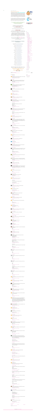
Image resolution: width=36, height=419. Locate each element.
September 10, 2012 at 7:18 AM (15, 350)
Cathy (12, 219)
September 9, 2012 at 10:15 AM (15, 136)
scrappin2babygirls (13, 365)
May (27, 64)
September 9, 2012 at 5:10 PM (15, 232)
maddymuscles (13, 129)
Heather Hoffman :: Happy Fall (29, 40)
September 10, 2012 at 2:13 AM (15, 338)
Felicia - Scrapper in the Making (14, 370)
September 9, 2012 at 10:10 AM (15, 132)
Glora (12, 385)
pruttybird (13, 187)
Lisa (12, 184)
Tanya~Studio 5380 (13, 215)
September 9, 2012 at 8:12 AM (15, 82)
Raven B (12, 254)
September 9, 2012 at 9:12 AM (15, 101)
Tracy (12, 137)
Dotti (12, 177)
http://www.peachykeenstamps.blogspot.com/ (20, 43)
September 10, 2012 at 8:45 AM (15, 357)
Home (18, 404)
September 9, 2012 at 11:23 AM (15, 163)
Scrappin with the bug (14, 99)
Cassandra (13, 118)
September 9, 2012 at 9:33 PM (15, 308)
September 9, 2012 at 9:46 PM (15, 324)
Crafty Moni (13, 378)
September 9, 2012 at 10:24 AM (15, 139)
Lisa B (12, 79)
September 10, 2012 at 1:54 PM (15, 364)
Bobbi (12, 317)
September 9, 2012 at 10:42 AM (15, 152)
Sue (12, 199)
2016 (27, 32)
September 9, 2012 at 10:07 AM (15, 128)
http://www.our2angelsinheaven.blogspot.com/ (19, 52)
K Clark (12, 279)
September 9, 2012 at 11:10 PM (15, 333)
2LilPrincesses (13, 124)
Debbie (12, 374)
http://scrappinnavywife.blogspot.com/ (19, 54)
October (28, 36)
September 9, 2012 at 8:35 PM (15, 290)
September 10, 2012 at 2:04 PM (15, 369)
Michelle (13, 157)
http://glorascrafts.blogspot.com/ (19, 62)
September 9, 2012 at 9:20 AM (15, 106)
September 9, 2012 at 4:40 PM (15, 221)
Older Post (24, 404)
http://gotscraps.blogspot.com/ (19, 53)
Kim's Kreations (13, 173)
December (28, 34)
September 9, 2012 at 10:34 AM (15, 142)
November (28, 35)
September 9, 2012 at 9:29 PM (15, 305)
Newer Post (12, 404)
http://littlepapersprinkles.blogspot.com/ (19, 45)
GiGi (12, 288)
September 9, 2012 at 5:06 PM (15, 229)
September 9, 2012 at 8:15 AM (15, 91)
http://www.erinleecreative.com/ (19, 63)
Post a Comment (12, 403)
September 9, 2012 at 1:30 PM (15, 186)
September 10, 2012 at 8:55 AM (15, 360)
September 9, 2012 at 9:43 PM (15, 319)
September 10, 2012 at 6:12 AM (15, 347)
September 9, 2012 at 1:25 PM (15, 183)
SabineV (12, 196)
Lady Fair (13, 140)
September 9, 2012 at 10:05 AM (15, 123)
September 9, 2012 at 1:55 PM (15, 190)
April (27, 65)
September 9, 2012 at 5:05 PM (15, 224)
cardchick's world (13, 334)
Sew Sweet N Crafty (13, 389)
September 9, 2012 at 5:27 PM (15, 242)
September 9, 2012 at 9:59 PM (15, 328)
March (28, 66)
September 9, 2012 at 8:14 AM (15, 86)
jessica (12, 282)
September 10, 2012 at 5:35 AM (15, 341)
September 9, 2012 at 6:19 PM (15, 253)
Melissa (12, 399)
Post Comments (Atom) (15, 405)
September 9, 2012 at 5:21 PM (15, 237)
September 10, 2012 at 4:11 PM (15, 377)
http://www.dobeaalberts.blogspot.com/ (19, 61)
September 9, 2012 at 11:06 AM (15, 160)
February (28, 67)
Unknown (13, 115)
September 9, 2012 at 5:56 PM (15, 247)
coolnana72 (13, 314)
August (28, 62)
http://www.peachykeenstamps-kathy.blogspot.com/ (19, 44)
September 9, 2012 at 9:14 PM (15, 295)
